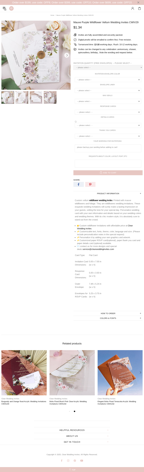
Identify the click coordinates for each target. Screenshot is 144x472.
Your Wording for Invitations (107, 141)
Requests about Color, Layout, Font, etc (108, 156)
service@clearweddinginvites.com (98, 249)
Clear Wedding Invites (11, 8)
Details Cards (107, 117)
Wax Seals (107, 95)
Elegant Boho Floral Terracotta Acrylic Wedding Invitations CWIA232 (117, 402)
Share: (76, 180)
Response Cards (108, 106)
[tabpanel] (24, 380)
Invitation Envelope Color (107, 74)
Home (52, 15)
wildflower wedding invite (100, 200)
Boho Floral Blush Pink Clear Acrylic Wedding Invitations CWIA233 (68, 402)
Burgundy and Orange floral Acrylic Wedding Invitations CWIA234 (23, 402)
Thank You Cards (107, 130)
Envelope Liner (107, 85)
